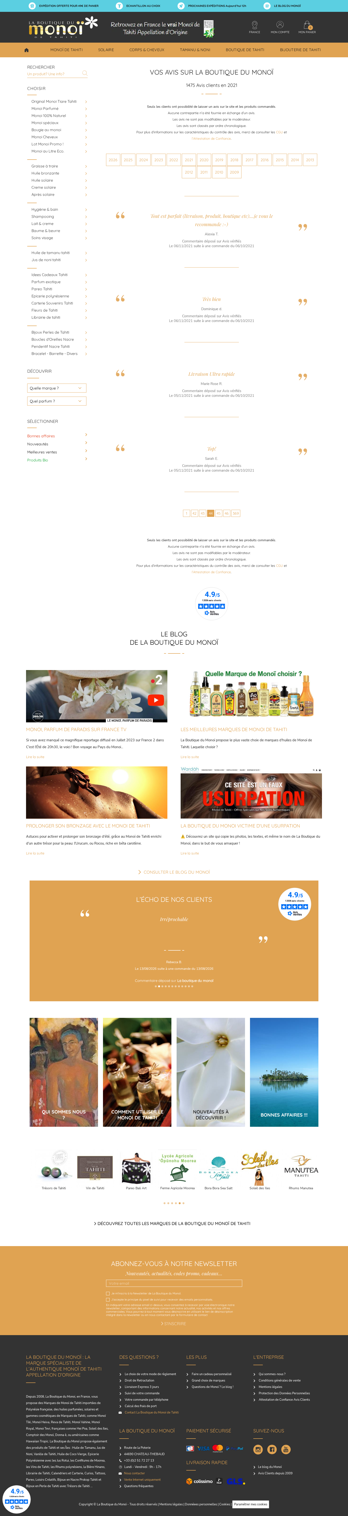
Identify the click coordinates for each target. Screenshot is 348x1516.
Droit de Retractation (139, 1380)
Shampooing (42, 216)
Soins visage (42, 237)
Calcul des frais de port (140, 1406)
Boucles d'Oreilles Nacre (52, 339)
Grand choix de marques (208, 1380)
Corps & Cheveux (147, 49)
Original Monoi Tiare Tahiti (53, 101)
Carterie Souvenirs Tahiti (52, 303)
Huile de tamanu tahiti (50, 252)
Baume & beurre (45, 230)
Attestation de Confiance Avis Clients (284, 1400)
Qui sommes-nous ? (272, 1374)
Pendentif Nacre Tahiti (50, 346)
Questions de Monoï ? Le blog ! (212, 1387)
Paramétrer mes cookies (250, 1504)
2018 (234, 159)
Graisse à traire (44, 166)
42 (194, 513)
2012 (189, 172)
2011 (204, 172)
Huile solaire (42, 180)
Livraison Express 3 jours (141, 1387)
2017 (249, 159)
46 (227, 513)
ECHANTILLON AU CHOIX (143, 6)
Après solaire (42, 194)
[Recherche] (85, 73)
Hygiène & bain (44, 209)
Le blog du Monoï (270, 1467)
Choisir (26, 50)
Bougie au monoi (46, 129)
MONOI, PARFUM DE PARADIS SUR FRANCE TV (76, 729)
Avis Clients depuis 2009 (275, 1473)
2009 (234, 172)
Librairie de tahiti (45, 317)
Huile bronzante (45, 173)
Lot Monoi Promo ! (47, 144)
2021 (189, 159)
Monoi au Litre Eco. (47, 151)
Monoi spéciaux (44, 122)
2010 (219, 172)
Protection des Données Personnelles (284, 1393)
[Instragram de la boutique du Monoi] (258, 1449)
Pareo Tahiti (41, 288)
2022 (173, 159)
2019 (219, 159)
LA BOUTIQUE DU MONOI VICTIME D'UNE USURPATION (240, 826)
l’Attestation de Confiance (211, 138)
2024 (143, 159)
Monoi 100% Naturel (48, 115)
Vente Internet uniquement (142, 1480)
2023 (158, 159)
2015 (280, 159)
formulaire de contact (193, 1315)
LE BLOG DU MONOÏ (287, 6)
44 (211, 513)
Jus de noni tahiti (46, 259)
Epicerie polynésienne (50, 296)
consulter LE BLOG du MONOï (177, 872)
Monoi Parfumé (44, 108)
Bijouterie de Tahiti (300, 49)
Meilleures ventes (42, 452)
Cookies (224, 1504)
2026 (113, 159)
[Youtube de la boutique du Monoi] (286, 1449)
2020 (204, 159)
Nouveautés (37, 444)
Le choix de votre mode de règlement (150, 1374)
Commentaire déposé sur (174, 980)
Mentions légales (270, 1387)
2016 (265, 159)
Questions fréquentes (138, 1486)
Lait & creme (42, 223)
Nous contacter (134, 1473)
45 (219, 513)
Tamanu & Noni (195, 49)
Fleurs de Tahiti (44, 310)
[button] (155, 986)
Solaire (106, 49)
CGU (279, 132)
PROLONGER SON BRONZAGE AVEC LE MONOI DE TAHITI (88, 826)
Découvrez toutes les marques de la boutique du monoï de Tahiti (174, 1223)
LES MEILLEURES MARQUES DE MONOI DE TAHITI (234, 729)
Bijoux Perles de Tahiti (50, 332)
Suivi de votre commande (142, 1393)
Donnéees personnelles (201, 1504)
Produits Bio (37, 460)
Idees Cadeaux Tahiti (49, 274)
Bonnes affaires (41, 436)
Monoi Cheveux (44, 136)
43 (203, 513)
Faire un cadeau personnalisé (211, 1374)
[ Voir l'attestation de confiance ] (174, 993)
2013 (310, 159)
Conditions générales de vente (279, 1380)
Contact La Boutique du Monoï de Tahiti (151, 1412)
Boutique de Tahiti (245, 49)
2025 (128, 159)
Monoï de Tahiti (66, 49)
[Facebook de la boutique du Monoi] (272, 1449)
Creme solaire (43, 187)
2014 (295, 159)
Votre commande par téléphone (146, 1400)
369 (236, 513)
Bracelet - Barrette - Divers (54, 353)
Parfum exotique (46, 281)
